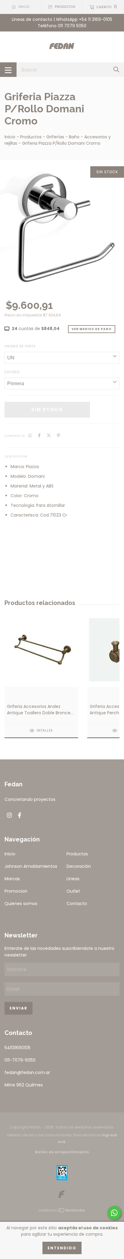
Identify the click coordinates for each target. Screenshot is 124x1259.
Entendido (62, 1248)
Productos (31, 137)
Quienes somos (21, 903)
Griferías (55, 137)
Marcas (12, 879)
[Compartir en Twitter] (48, 435)
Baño (74, 137)
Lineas (73, 879)
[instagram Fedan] (9, 815)
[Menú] (8, 69)
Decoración (79, 866)
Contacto (77, 903)
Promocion (16, 891)
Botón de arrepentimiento (62, 1152)
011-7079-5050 (20, 1060)
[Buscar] (116, 69)
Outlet (73, 891)
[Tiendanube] (62, 1211)
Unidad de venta (20, 346)
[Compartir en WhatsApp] (30, 435)
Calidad (12, 372)
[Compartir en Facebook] (39, 435)
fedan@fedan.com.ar (27, 1072)
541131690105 (17, 1048)
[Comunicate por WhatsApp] (114, 1213)
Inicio (10, 137)
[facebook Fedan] (19, 815)
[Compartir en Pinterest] (58, 435)
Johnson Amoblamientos (31, 866)
